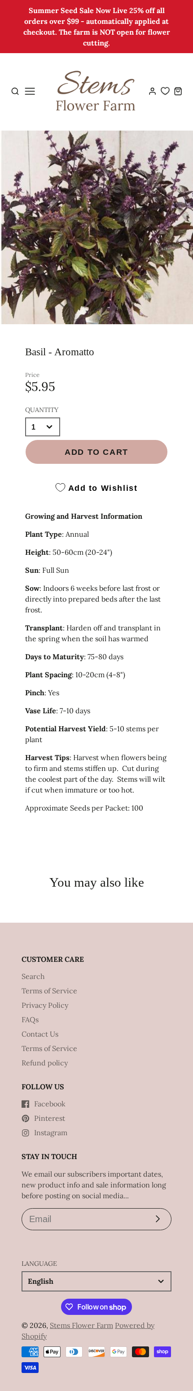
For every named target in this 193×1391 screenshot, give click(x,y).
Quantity (41, 410)
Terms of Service (49, 990)
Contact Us (40, 1033)
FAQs (30, 1019)
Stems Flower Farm (81, 1325)
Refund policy (45, 1062)
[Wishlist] (165, 91)
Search (33, 976)
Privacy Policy (45, 1005)
